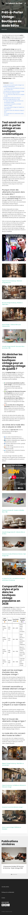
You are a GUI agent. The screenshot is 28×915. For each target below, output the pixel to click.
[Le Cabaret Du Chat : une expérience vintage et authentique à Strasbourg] (14, 567)
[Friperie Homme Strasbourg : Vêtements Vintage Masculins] (14, 270)
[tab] (11, 874)
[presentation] (14, 855)
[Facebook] (3, 905)
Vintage (3, 9)
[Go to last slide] (4, 860)
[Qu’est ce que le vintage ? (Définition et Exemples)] (14, 817)
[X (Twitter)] (8, 905)
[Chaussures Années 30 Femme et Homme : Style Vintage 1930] (14, 544)
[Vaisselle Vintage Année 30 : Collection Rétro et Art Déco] (14, 522)
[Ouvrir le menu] (25, 3)
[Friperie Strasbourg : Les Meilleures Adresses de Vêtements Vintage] (14, 775)
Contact (3, 897)
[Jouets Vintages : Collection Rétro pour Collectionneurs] (14, 314)
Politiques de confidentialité (8, 892)
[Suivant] (24, 860)
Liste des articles (5, 886)
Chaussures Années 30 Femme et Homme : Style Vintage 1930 (13, 867)
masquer (11, 83)
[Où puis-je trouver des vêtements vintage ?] (14, 797)
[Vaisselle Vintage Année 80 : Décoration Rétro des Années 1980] (14, 336)
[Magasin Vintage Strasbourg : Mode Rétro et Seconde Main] (14, 753)
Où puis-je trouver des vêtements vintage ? (12, 807)
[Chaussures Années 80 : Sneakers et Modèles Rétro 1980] (14, 500)
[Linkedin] (5, 905)
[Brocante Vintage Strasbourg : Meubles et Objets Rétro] (14, 292)
